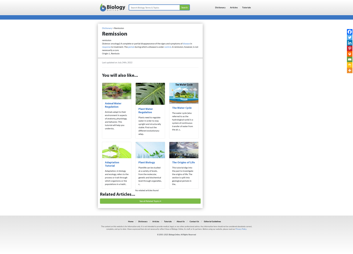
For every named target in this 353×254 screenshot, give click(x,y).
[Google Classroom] (349, 65)
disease (186, 43)
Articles (234, 7)
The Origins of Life (183, 162)
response (106, 46)
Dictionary (220, 7)
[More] (349, 70)
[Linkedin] (349, 43)
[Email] (349, 59)
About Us (181, 221)
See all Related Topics (150, 201)
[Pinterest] (349, 48)
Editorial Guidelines (212, 221)
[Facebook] (349, 32)
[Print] (349, 54)
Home (130, 221)
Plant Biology (146, 162)
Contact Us (194, 221)
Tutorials (246, 7)
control (167, 46)
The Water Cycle (182, 108)
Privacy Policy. (241, 229)
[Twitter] (349, 37)
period (131, 46)
